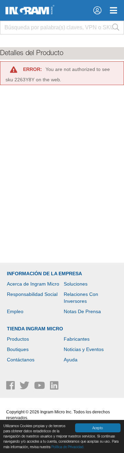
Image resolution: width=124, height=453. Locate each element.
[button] (97, 10)
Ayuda (71, 359)
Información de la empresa (44, 273)
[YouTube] (40, 387)
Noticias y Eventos (84, 349)
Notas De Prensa (82, 311)
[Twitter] (25, 387)
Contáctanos (20, 359)
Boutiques (18, 349)
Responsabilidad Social (32, 294)
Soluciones (75, 284)
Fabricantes (77, 339)
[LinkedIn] (54, 387)
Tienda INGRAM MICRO (35, 328)
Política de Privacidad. (67, 447)
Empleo (15, 311)
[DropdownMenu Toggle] (113, 10)
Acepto (97, 428)
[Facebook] (11, 387)
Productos (18, 339)
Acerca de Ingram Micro (33, 284)
